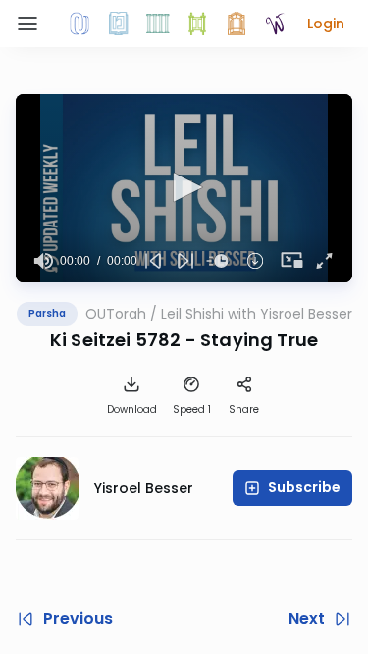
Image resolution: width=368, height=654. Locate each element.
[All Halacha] (158, 23)
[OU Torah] (79, 23)
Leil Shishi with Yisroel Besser (256, 314)
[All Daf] (236, 23)
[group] (43, 260)
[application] (184, 188)
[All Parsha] (197, 23)
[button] (325, 23)
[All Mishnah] (118, 23)
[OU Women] (275, 23)
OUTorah (115, 314)
